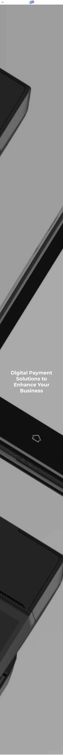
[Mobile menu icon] (3, 2)
